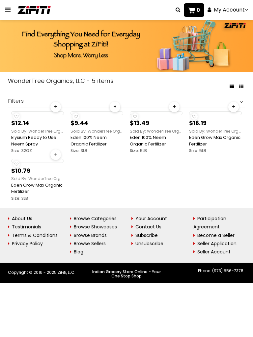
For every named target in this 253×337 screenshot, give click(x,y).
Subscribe (146, 235)
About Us (22, 218)
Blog (78, 251)
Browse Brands (90, 235)
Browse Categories (95, 218)
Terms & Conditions (35, 235)
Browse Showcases (95, 226)
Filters (16, 101)
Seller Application (217, 243)
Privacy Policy (27, 243)
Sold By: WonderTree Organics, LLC (37, 131)
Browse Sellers (90, 243)
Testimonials (26, 226)
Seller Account (214, 251)
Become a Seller (216, 235)
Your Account (151, 218)
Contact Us (148, 226)
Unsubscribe (149, 243)
